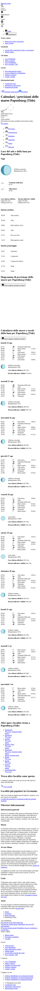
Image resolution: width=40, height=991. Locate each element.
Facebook (24, 92)
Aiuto (9, 31)
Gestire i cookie (10, 77)
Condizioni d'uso (10, 84)
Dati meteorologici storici (13, 71)
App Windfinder (10, 59)
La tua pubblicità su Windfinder (15, 73)
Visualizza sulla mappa (11, 92)
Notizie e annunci (10, 75)
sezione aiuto (19, 908)
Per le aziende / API (11, 64)
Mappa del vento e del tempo (14, 41)
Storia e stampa (10, 61)
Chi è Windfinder (10, 62)
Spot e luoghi (9, 43)
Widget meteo (9, 52)
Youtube (29, 979)
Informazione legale (11, 87)
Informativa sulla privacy (13, 85)
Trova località (7, 787)
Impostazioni (12, 34)
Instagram (30, 978)
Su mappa (5, 123)
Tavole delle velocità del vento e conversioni (19, 50)
